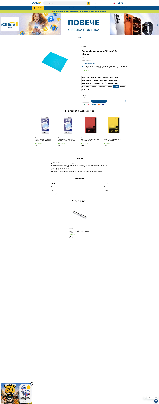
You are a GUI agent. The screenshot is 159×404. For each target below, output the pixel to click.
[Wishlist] (122, 3)
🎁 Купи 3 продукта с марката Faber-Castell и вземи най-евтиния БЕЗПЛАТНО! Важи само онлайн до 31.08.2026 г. (79, 11)
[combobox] (95, 3)
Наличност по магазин (89, 63)
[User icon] (119, 3)
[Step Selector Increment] (88, 101)
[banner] (79, 24)
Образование (39, 41)
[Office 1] (36, 3)
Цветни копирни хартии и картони (64, 41)
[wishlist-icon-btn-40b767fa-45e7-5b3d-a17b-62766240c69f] (125, 101)
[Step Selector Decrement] (82, 101)
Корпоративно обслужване (91, 8)
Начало (33, 41)
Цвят (82, 75)
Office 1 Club (53, 8)
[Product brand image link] (84, 46)
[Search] (88, 3)
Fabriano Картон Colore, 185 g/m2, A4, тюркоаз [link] (83, 41)
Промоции (47, 8)
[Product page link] (45, 125)
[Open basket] (126, 3)
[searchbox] (66, 3)
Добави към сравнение (117, 101)
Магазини (59, 8)
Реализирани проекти (78, 8)
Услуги (70, 8)
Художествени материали (49, 41)
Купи (99, 101)
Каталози (65, 8)
